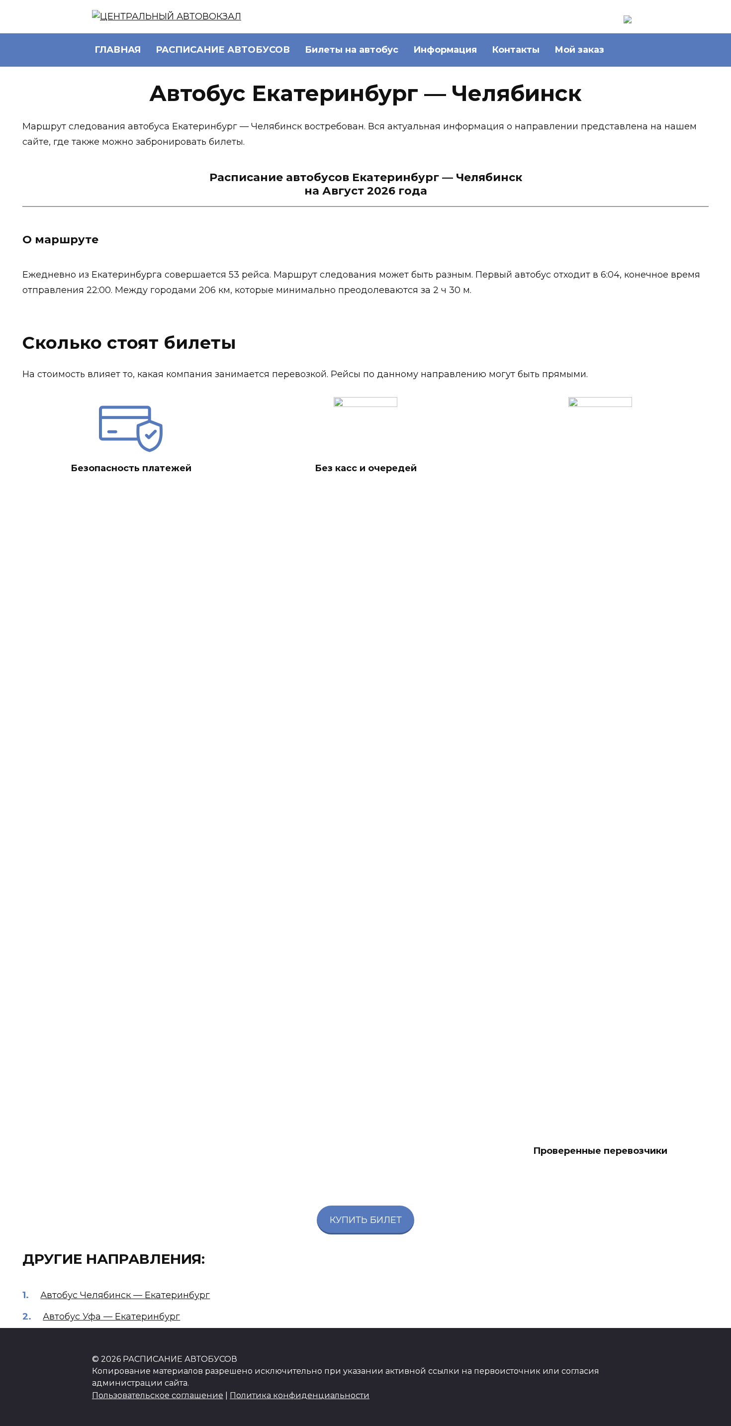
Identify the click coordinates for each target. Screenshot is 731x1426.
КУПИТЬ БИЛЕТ (366, 1220)
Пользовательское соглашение (157, 1395)
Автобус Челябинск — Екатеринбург (125, 1295)
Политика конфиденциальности (299, 1395)
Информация (445, 49)
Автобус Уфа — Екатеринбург (111, 1316)
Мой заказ (579, 49)
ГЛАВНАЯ (117, 49)
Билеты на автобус (351, 49)
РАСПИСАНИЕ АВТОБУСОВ (223, 49)
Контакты (516, 49)
